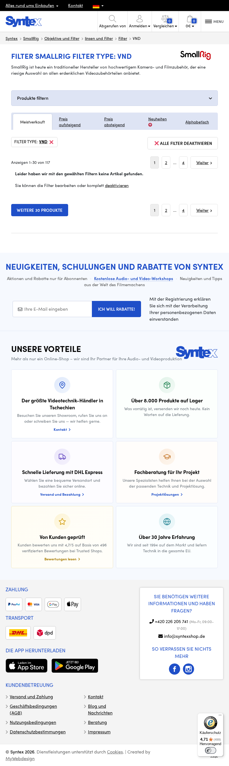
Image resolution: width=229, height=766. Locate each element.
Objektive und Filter (61, 38)
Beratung (97, 722)
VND (43, 142)
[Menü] (220, 716)
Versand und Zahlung (31, 696)
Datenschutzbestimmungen (38, 731)
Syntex (12, 38)
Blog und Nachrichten (100, 709)
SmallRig (31, 38)
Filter (122, 38)
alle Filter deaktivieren (186, 143)
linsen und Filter (99, 38)
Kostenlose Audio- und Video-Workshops (133, 278)
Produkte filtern (32, 98)
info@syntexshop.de (184, 636)
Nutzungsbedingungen (33, 722)
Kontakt (75, 5)
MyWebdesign (20, 758)
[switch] (210, 750)
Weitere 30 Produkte (40, 210)
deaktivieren (117, 185)
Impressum (99, 731)
